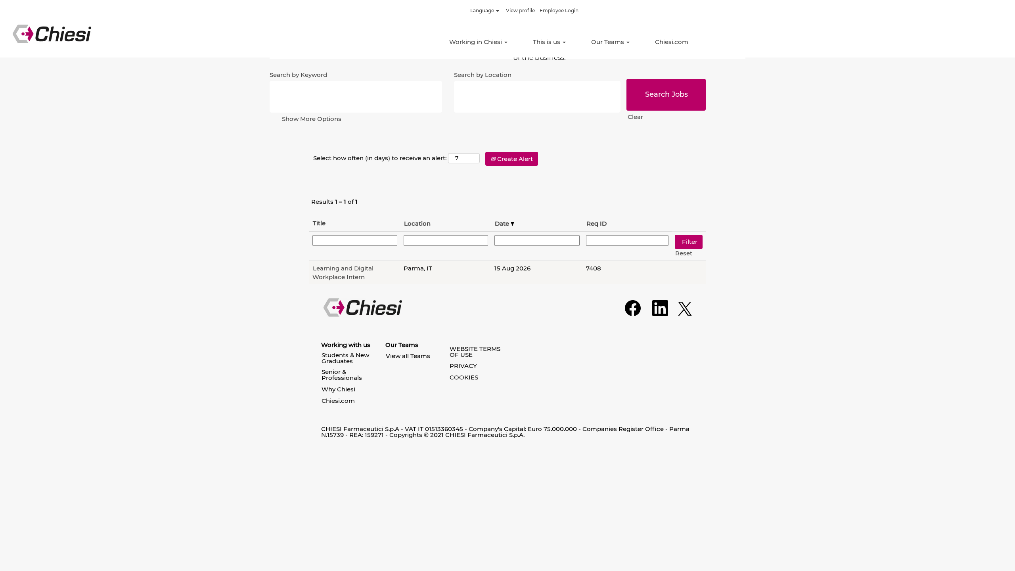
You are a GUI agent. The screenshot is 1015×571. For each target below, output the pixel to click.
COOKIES (464, 377)
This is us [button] (547, 42)
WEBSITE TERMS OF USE (475, 351)
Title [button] (319, 223)
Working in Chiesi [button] (476, 42)
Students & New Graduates (345, 358)
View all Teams (408, 356)
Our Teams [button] (608, 42)
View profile (520, 10)
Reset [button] (683, 253)
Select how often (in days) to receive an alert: (379, 158)
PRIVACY (463, 365)
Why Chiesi (338, 389)
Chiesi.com (671, 42)
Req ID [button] (596, 223)
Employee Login (559, 10)
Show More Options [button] (311, 119)
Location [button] (417, 223)
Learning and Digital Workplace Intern (342, 272)
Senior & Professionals (342, 374)
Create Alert (514, 159)
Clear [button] (635, 117)
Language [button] (482, 10)
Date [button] (503, 223)
